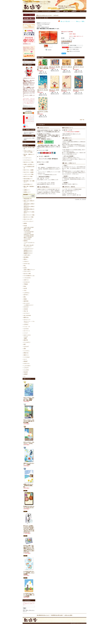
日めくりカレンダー (28, 219)
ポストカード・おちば (54, 89)
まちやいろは (27, 263)
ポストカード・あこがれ (54, 66)
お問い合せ (65, 11)
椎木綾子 (26, 361)
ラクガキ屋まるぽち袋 (28, 236)
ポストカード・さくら (66, 89)
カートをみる (35, 11)
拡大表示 (49, 49)
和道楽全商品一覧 (27, 198)
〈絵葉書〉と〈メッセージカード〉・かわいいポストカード (37, 3)
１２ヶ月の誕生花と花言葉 (29, 167)
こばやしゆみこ (27, 255)
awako (25, 267)
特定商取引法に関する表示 (57, 615)
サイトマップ (83, 11)
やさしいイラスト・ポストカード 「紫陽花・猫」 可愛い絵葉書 (29, 399)
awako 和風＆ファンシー (29, 269)
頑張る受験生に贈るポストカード (29, 210)
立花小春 (26, 309)
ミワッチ (26, 333)
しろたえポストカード (28, 248)
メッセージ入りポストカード (29, 243)
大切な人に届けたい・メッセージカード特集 (29, 151)
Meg (25, 265)
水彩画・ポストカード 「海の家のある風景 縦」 (28, 485)
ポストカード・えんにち (78, 89)
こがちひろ (26, 367)
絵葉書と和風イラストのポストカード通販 (37, 2)
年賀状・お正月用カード (29, 164)
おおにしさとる (27, 335)
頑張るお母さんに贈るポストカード (29, 204)
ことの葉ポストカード (28, 305)
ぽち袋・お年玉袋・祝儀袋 (29, 148)
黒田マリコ (26, 355)
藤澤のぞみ (26, 317)
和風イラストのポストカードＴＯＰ (44, 15)
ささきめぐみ (27, 282)
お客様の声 (74, 11)
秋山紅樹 (26, 372)
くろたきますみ (27, 277)
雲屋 (25, 348)
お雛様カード (27, 189)
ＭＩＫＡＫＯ (27, 303)
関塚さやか (26, 352)
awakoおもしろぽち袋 (28, 234)
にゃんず (26, 336)
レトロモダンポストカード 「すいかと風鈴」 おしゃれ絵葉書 (29, 595)
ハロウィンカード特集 (28, 174)
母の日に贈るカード (28, 178)
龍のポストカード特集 (28, 162)
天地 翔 (26, 311)
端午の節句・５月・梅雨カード (29, 181)
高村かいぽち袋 (27, 228)
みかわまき (26, 306)
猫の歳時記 (26, 257)
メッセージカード (27, 246)
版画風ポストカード (28, 253)
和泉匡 (25, 299)
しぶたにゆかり (27, 365)
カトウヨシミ (27, 313)
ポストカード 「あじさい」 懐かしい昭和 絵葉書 (42, 68)
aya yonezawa (27, 315)
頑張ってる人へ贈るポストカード (29, 201)
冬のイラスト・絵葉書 (28, 172)
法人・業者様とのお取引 (29, 129)
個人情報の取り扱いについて (43, 615)
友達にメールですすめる (74, 51)
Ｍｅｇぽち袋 (27, 230)
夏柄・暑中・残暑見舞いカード (29, 187)
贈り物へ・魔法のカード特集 (29, 155)
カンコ (25, 359)
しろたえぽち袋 (27, 233)
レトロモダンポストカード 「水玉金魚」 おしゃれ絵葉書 (29, 573)
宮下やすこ (26, 294)
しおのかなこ (27, 292)
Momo (25, 286)
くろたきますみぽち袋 (28, 231)
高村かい (26, 259)
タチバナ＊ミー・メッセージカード (29, 322)
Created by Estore (80, 199)
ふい (25, 376)
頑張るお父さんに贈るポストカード (29, 207)
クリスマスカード (27, 160)
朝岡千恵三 (26, 301)
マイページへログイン (46, 11)
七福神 (25, 338)
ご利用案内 (57, 11)
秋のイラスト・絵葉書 (28, 170)
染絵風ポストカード (28, 250)
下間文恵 (26, 284)
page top (82, 119)
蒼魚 (25, 296)
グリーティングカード (28, 221)
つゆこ (25, 290)
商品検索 (26, 194)
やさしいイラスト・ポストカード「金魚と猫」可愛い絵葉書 (29, 421)
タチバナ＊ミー (27, 319)
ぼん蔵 (25, 288)
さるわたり (26, 261)
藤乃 (25, 344)
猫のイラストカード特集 (29, 214)
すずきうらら (27, 363)
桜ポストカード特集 (28, 176)
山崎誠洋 (26, 374)
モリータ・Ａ (27, 330)
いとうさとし (27, 350)
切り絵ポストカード (28, 251)
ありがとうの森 (27, 273)
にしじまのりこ (27, 342)
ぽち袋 (25, 225)
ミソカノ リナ (27, 326)
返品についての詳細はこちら (75, 47)
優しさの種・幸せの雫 (28, 245)
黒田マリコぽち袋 (27, 237)
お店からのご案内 (68, 615)
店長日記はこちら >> (27, 106)
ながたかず (26, 346)
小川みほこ (26, 324)
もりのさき (26, 328)
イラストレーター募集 (28, 135)
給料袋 (25, 223)
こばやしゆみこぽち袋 (28, 227)
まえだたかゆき (27, 239)
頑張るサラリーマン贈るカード (29, 212)
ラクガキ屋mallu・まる (29, 275)
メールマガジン (27, 600)
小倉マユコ (26, 279)
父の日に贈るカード (28, 184)
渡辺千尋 (26, 340)
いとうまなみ (27, 357)
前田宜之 (26, 240)
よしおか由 (26, 369)
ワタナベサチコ (27, 271)
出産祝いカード (27, 192)
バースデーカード (27, 157)
